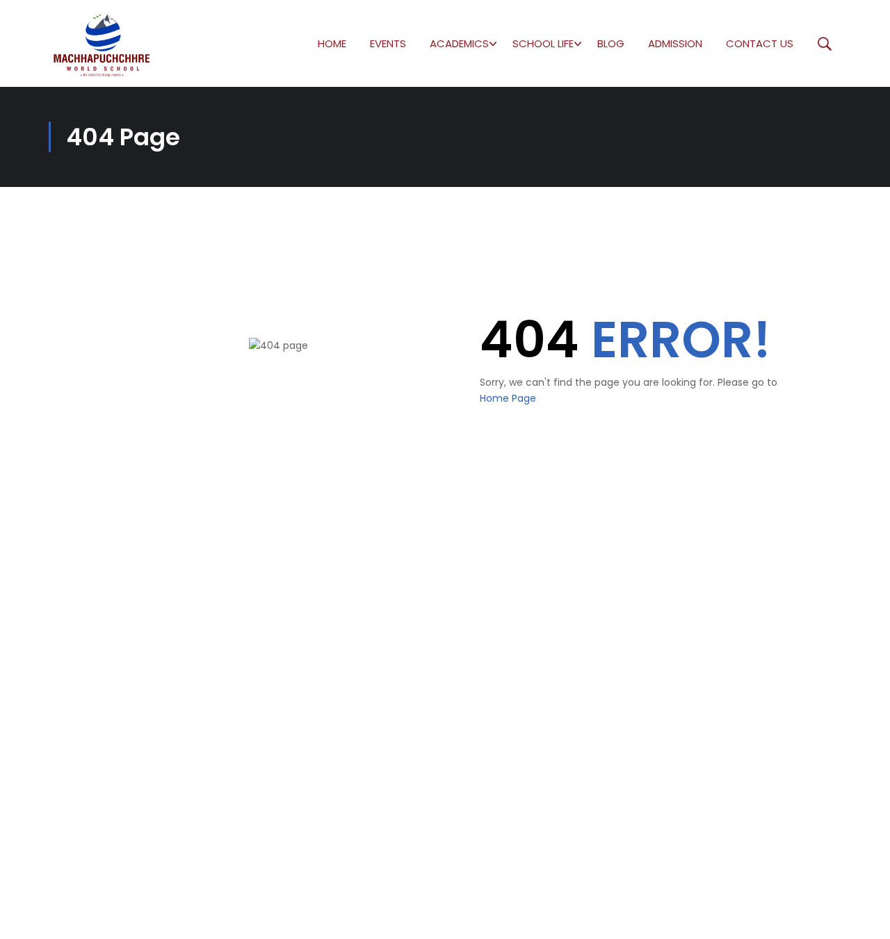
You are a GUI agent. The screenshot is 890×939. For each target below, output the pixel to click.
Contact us (759, 43)
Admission (675, 43)
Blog (610, 43)
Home (332, 43)
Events (388, 43)
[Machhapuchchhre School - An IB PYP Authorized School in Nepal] (102, 43)
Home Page (508, 398)
